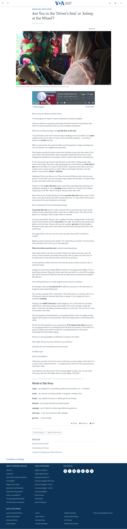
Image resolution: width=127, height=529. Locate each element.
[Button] (92, 29)
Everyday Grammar (41, 524)
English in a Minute (41, 470)
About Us (9, 470)
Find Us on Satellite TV (13, 495)
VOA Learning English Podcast (103, 513)
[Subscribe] (91, 471)
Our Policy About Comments (15, 502)
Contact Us (9, 474)
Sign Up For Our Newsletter (15, 488)
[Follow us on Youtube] (74, 471)
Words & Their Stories (71, 524)
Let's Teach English (41, 491)
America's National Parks (14, 513)
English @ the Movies (41, 474)
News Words (39, 499)
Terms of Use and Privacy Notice (16, 477)
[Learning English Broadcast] (110, 3)
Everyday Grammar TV (42, 477)
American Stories (11, 520)
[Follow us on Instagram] (78, 471)
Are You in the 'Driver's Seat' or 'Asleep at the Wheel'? (77, 94)
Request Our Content (12, 484)
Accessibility (10, 481)
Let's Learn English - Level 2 (44, 488)
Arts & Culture (11, 524)
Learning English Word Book (15, 499)
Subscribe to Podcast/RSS (14, 491)
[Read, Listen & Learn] (121, 3)
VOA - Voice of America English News (71, 96)
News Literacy (39, 495)
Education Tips (40, 520)
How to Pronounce (40, 502)
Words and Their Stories (42, 9)
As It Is (37, 513)
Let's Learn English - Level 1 (43, 484)
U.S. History (68, 520)
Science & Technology (71, 516)
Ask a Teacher (39, 516)
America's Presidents (13, 516)
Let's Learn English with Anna (44, 481)
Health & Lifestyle (70, 513)
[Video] (115, 3)
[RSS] (83, 471)
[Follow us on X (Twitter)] (69, 471)
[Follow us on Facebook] (65, 471)
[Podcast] (87, 471)
